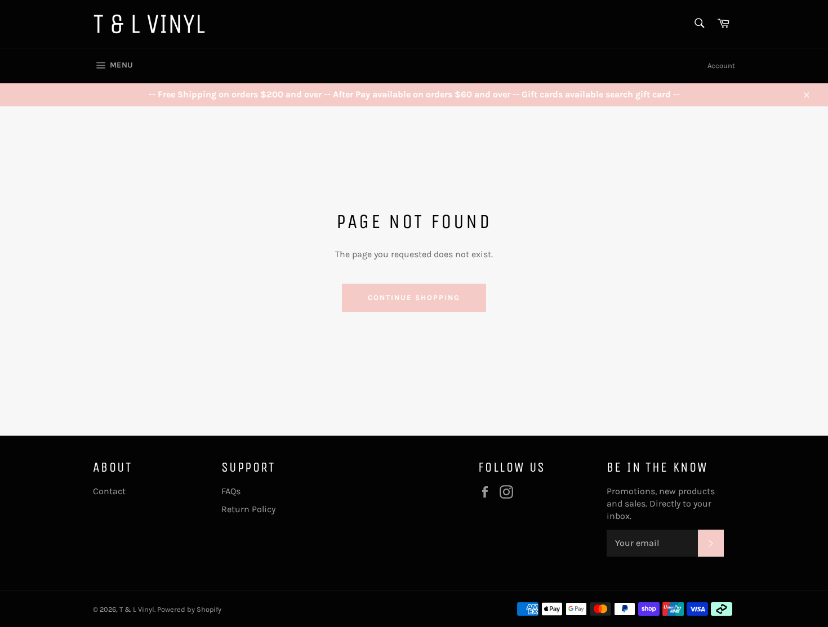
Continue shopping (414, 297)
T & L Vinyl (136, 609)
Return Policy (248, 509)
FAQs (231, 491)
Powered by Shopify (189, 609)
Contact (109, 491)
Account (721, 65)
